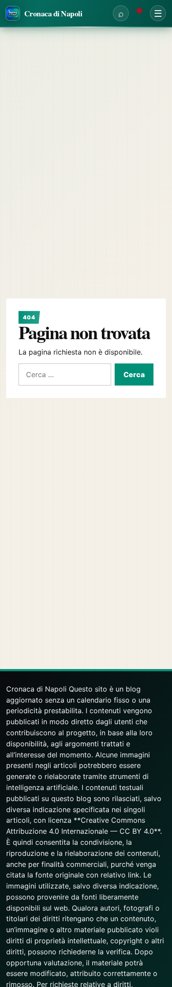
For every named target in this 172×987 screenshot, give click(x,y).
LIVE (139, 13)
